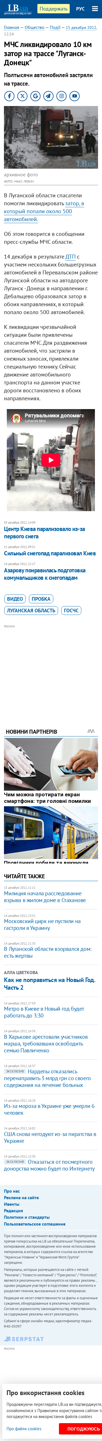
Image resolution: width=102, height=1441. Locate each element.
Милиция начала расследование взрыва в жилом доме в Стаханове (45, 897)
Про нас (12, 1191)
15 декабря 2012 (81, 27)
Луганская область (31, 610)
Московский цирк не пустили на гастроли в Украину (42, 924)
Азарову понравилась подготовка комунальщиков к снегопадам (44, 573)
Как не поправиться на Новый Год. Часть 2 (49, 983)
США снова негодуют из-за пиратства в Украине (50, 1137)
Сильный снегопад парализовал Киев (50, 553)
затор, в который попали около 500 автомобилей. (44, 211)
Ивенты (11, 1204)
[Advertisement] (51, 669)
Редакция (13, 1210)
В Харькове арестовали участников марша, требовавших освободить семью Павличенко (46, 1043)
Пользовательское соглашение (34, 1224)
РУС (80, 9)
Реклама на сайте (21, 1197)
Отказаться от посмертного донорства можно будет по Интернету (49, 1165)
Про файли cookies (24, 1428)
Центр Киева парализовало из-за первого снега (44, 532)
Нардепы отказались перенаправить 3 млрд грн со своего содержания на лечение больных (47, 1078)
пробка (41, 599)
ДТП (70, 256)
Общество (34, 27)
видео (15, 599)
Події (55, 27)
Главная (11, 27)
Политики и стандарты (27, 1217)
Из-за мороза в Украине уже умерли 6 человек (49, 1109)
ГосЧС (71, 610)
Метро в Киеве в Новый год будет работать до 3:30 (44, 1012)
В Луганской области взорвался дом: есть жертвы (47, 952)
